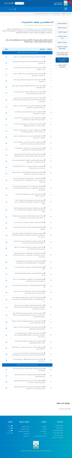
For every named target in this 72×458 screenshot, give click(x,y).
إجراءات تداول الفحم (58, 435)
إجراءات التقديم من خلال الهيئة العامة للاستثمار (62, 53)
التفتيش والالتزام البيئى (58, 430)
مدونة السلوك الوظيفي (24, 431)
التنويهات (44, 426)
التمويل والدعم (59, 428)
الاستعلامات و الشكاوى (57, 437)
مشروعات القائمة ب (62, 32)
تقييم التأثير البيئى (56, 13)
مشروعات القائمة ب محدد (62, 37)
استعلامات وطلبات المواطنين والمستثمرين (32, 29)
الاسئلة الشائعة (25, 426)
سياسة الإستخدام (25, 429)
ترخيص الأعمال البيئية (58, 433)
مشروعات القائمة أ (62, 27)
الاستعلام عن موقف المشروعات (62, 60)
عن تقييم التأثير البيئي (62, 23)
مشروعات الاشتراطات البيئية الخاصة (62, 47)
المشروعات (43, 431)
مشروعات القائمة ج (62, 42)
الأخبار (45, 433)
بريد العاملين (26, 436)
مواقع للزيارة (26, 433)
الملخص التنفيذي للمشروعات (62, 66)
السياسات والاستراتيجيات (40, 436)
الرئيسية (69, 13)
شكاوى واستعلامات (63, 409)
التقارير (44, 429)
